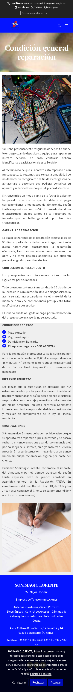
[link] (15, 25)
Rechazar (38, 682)
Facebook (23, 7)
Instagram (52, 7)
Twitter (38, 7)
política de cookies (40, 673)
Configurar (19, 682)
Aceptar (56, 682)
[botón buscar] (59, 25)
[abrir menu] (66, 25)
